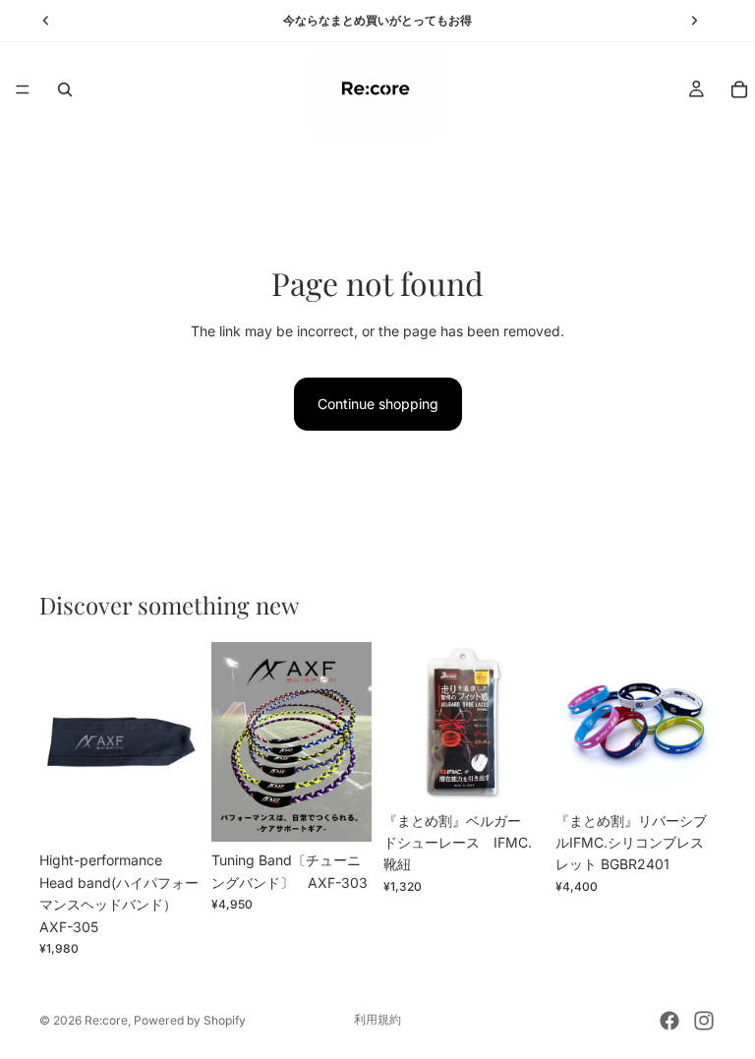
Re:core (106, 1020)
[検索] (65, 89)
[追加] (169, 812)
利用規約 (377, 1019)
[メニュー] (22, 89)
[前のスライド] (61, 741)
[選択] (341, 812)
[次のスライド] (178, 741)
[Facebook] (669, 1020)
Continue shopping (378, 403)
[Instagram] (704, 1020)
